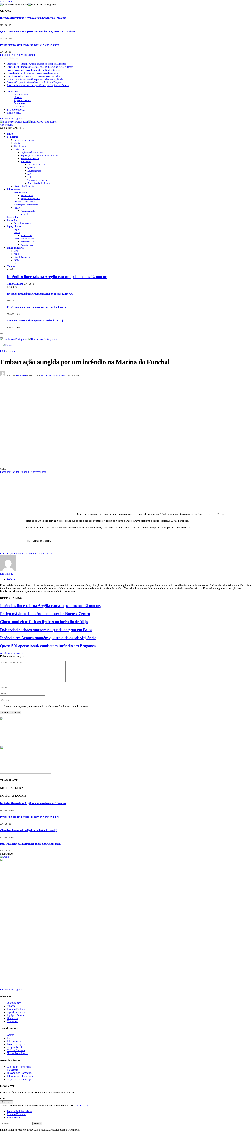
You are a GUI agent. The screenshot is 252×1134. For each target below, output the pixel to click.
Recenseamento (28, 211)
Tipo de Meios (20, 146)
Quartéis (31, 167)
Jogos (16, 229)
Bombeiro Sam (27, 241)
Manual (24, 214)
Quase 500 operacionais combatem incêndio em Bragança (34, 82)
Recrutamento (20, 192)
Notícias (11, 266)
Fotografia (12, 217)
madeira (42, 553)
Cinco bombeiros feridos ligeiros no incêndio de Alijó (33, 73)
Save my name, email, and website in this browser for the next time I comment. (46, 706)
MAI (16, 251)
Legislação (19, 149)
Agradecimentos (22, 100)
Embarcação (6, 553)
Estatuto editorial (16, 109)
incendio (32, 553)
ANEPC (17, 254)
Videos (17, 232)
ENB (16, 263)
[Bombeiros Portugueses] (28, 121)
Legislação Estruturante (32, 152)
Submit (37, 1123)
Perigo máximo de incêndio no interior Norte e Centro (29, 44)
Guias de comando (22, 223)
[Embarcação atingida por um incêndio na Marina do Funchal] (68, 465)
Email (3, 1098)
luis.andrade (21, 375)
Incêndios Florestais (30, 158)
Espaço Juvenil (14, 226)
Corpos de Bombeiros (24, 140)
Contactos (19, 106)
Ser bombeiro (27, 195)
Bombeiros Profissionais (38, 183)
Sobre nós (12, 91)
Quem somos (21, 94)
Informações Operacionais (26, 204)
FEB (29, 177)
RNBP (17, 207)
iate (25, 553)
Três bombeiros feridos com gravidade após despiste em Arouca (38, 85)
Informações (13, 189)
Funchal (18, 553)
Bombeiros (12, 136)
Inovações (12, 220)
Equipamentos (34, 170)
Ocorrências (6, 124)
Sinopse (18, 97)
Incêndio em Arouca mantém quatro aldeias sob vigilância (35, 79)
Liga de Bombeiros (22, 257)
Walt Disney (26, 235)
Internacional (15, 284)
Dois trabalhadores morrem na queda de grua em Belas (33, 76)
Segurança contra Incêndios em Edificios (39, 155)
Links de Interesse (16, 247)
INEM (16, 260)
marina (51, 553)
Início (10, 133)
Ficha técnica (14, 112)
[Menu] (1, 333)
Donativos (19, 103)
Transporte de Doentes (37, 180)
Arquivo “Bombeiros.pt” (25, 201)
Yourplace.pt (81, 1105)
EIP (29, 174)
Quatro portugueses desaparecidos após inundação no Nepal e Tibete (37, 31)
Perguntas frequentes (30, 198)
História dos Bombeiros (24, 186)
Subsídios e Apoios (36, 164)
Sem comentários (58, 375)
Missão (17, 143)
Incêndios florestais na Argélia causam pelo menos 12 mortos (33, 17)
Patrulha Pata (27, 244)
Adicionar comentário (11, 653)
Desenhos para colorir (24, 238)
